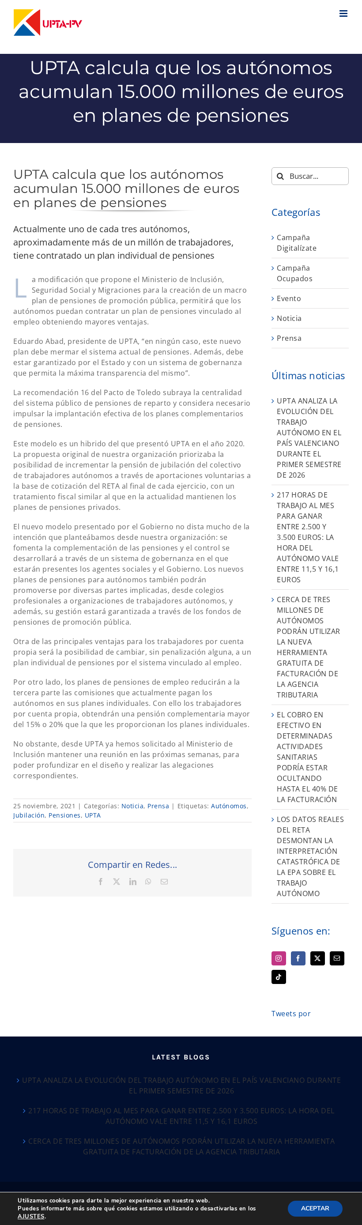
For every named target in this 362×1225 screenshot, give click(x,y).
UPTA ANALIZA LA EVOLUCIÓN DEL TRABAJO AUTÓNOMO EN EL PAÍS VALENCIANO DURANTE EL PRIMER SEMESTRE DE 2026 (181, 1085)
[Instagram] (279, 958)
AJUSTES (31, 1217)
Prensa (158, 806)
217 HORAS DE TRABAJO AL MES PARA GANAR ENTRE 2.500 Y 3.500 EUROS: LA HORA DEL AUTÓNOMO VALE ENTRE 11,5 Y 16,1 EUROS (308, 537)
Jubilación (29, 815)
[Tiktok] (279, 977)
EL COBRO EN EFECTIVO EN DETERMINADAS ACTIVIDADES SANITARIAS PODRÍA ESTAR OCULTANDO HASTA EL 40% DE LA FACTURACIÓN (307, 757)
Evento (289, 298)
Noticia (132, 806)
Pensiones (65, 815)
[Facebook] (298, 958)
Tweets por (291, 1013)
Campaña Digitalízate (297, 243)
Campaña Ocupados (295, 273)
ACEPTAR (315, 1208)
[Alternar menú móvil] (344, 13)
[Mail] (337, 958)
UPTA (93, 815)
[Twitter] (317, 958)
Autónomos (229, 806)
